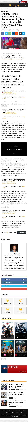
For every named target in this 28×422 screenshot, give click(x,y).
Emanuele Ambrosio (7, 30)
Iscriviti (23, 288)
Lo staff (8, 411)
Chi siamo (4, 411)
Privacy (23, 411)
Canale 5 (8, 239)
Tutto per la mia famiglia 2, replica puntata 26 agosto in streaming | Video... (16, 386)
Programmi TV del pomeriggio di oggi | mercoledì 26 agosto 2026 (17, 402)
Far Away (10, 397)
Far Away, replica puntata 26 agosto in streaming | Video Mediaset (17, 394)
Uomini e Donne (9, 9)
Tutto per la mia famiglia (13, 389)
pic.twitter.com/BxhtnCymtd (9, 183)
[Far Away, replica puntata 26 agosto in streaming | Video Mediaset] (4, 395)
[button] (26, 5)
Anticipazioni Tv (12, 406)
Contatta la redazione (16, 411)
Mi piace (23, 279)
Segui (24, 282)
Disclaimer (8, 412)
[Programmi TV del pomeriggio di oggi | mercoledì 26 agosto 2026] (4, 403)
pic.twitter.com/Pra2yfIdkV (8, 213)
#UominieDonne (8, 92)
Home (2, 9)
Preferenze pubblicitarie (17, 412)
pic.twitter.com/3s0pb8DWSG (9, 113)
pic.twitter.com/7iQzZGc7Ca (9, 93)
